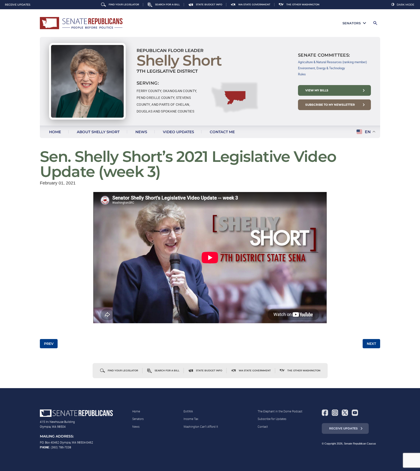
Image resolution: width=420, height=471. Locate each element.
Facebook (325, 413)
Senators (351, 23)
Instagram (335, 413)
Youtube (355, 413)
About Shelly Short (98, 132)
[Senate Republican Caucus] (81, 23)
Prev (48, 343)
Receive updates (17, 4)
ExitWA (188, 411)
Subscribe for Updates (272, 419)
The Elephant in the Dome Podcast (280, 411)
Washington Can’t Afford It (201, 426)
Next (371, 343)
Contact (263, 426)
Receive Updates (343, 428)
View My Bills (316, 90)
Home (55, 132)
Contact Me (222, 132)
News (141, 132)
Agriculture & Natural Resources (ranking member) (332, 62)
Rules (302, 74)
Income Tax (191, 419)
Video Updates (178, 132)
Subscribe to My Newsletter (330, 104)
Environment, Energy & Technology (321, 68)
